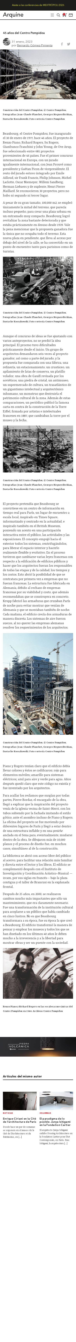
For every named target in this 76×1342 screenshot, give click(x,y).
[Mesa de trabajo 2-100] (38, 1055)
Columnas (45, 1113)
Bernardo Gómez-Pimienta (34, 45)
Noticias (8, 1113)
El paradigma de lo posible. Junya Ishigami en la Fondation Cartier (55, 1122)
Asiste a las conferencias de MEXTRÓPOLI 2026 (38, 5)
